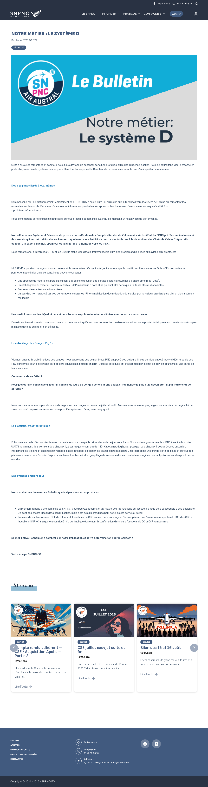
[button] (14, 648)
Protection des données (23, 754)
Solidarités (16, 759)
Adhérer (176, 14)
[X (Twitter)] (156, 743)
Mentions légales (20, 749)
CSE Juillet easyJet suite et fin (101, 649)
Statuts (15, 740)
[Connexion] (196, 13)
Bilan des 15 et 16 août (160, 647)
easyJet (20, 642)
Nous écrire (164, 3)
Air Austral (19, 47)
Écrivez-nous (90, 742)
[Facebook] (145, 743)
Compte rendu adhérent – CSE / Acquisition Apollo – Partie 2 (38, 651)
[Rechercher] (196, 3)
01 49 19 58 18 (91, 753)
